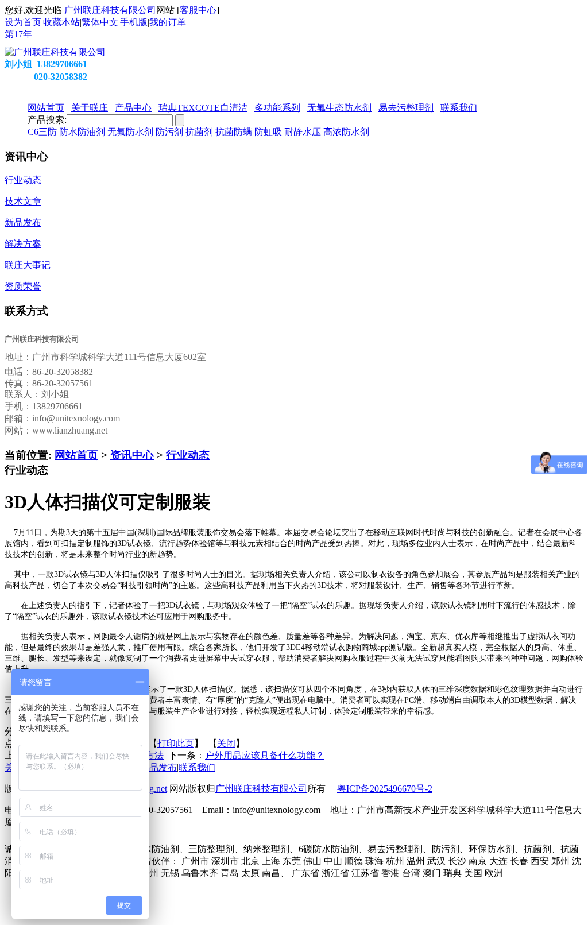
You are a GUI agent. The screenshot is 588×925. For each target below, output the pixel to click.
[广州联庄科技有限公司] (55, 52)
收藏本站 (61, 22)
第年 (18, 34)
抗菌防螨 (233, 132)
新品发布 (158, 767)
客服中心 (198, 10)
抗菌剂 (199, 132)
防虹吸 (268, 132)
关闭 (226, 743)
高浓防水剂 (346, 132)
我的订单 (167, 22)
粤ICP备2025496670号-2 (384, 789)
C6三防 (42, 132)
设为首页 (23, 22)
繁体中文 (100, 22)
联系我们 (197, 767)
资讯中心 (132, 455)
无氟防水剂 (130, 132)
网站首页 (76, 455)
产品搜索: (47, 120)
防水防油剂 (82, 132)
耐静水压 (302, 132)
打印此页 (175, 743)
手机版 (134, 22)
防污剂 (169, 132)
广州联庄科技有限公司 (110, 10)
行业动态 (188, 455)
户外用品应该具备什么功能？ (264, 755)
